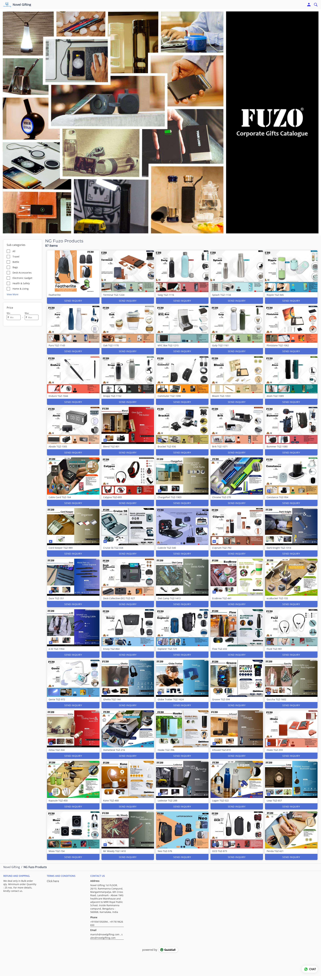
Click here (53, 881)
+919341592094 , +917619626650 (106, 923)
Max (27, 313)
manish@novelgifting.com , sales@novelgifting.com (106, 936)
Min (8, 313)
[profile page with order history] (309, 4)
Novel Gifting (22, 4)
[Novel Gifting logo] (7, 4)
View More (12, 294)
